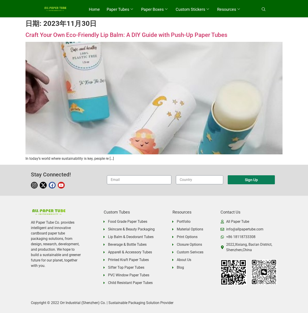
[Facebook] (52, 185)
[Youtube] (61, 185)
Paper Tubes (118, 9)
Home (94, 9)
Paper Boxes (152, 9)
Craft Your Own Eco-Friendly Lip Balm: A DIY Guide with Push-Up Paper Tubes (126, 35)
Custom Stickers (190, 9)
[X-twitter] (43, 185)
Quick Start (165, 22)
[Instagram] (34, 185)
